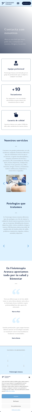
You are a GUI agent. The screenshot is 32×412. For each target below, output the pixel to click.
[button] (29, 377)
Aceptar (16, 396)
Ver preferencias (16, 406)
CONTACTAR (11, 44)
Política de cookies (16, 410)
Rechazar (16, 401)
